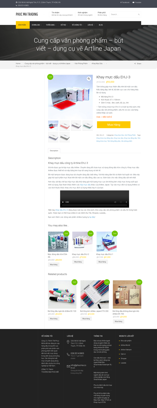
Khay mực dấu (118, 138)
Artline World (125, 345)
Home (18, 63)
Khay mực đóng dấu (130, 138)
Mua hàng (113, 124)
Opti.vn (123, 354)
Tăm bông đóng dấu (113, 141)
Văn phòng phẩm (126, 141)
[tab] (54, 150)
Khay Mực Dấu (97, 63)
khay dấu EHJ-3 (62, 210)
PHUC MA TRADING (27, 14)
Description (54, 151)
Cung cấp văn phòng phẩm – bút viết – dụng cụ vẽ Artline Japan (47, 63)
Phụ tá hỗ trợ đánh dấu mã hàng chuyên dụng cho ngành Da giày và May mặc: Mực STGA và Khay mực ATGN (102, 397)
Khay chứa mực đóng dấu (104, 138)
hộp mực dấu (85, 185)
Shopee (123, 358)
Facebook (125, 2)
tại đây (92, 217)
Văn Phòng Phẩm (81, 63)
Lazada (123, 363)
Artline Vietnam (126, 350)
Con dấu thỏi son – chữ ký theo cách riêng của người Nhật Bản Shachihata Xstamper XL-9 (103, 362)
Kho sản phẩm (126, 341)
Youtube (138, 2)
